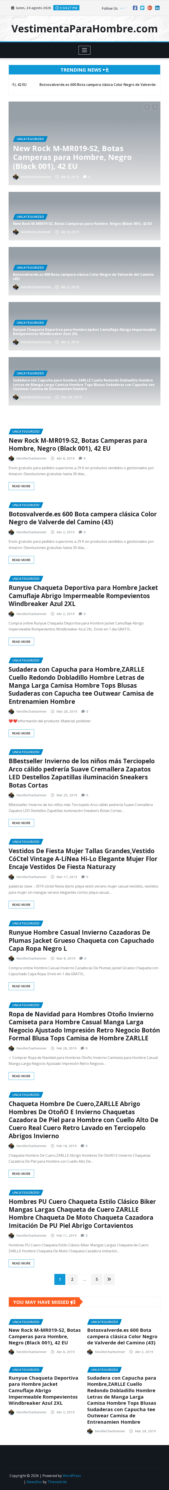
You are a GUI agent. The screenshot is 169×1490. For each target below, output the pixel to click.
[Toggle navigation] (85, 50)
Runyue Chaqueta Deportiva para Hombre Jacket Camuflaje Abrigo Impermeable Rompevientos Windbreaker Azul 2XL (84, 331)
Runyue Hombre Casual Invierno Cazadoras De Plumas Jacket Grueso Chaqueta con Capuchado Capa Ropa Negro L (81, 940)
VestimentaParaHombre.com (84, 28)
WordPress (72, 1475)
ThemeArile (57, 1481)
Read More (21, 486)
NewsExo (34, 1481)
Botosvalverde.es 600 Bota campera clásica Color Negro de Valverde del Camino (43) (80, 157)
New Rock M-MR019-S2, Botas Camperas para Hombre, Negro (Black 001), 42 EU (82, 223)
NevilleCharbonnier (36, 176)
